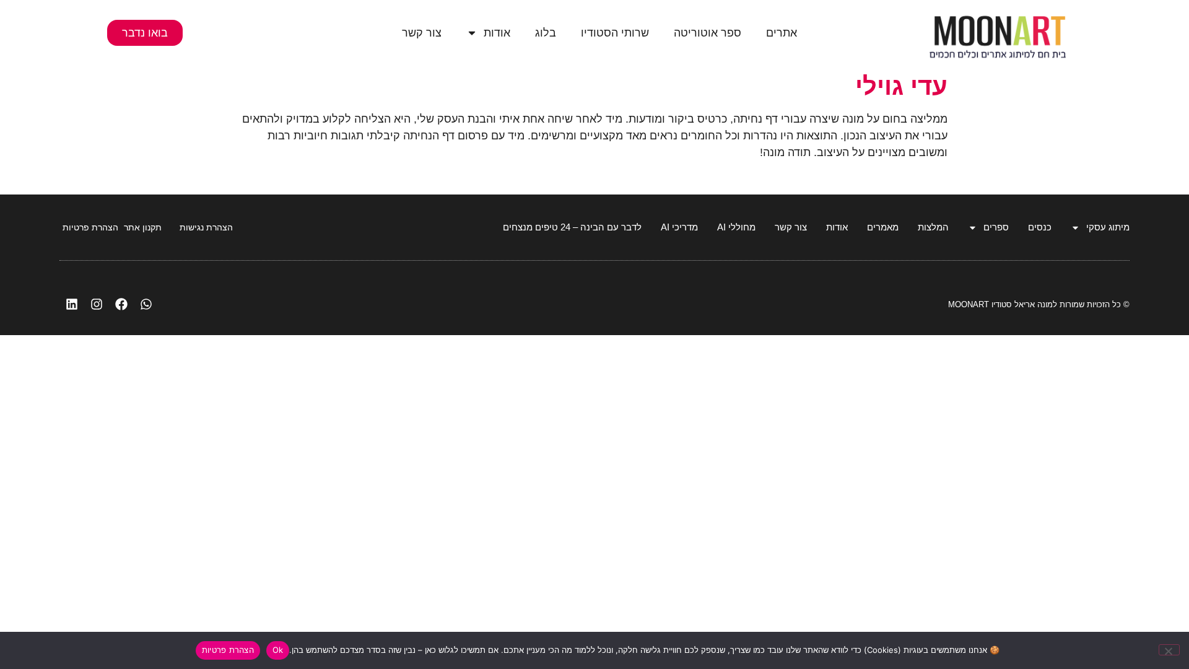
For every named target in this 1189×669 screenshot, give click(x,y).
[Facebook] (121, 304)
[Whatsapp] (146, 304)
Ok (278, 650)
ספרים (996, 227)
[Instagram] (96, 304)
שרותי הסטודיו (615, 33)
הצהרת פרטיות (228, 650)
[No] (1169, 649)
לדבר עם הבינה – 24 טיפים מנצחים (572, 227)
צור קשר (422, 33)
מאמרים (883, 227)
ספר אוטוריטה (707, 33)
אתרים (781, 33)
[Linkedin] (71, 304)
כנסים (1040, 227)
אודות (497, 33)
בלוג (545, 33)
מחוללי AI (736, 227)
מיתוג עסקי (1108, 227)
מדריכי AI (679, 227)
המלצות (933, 227)
